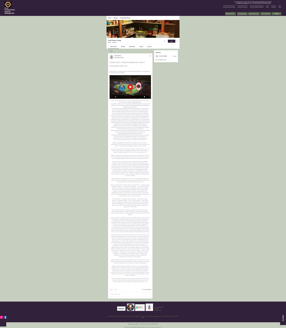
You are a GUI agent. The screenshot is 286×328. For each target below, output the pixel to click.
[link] (113, 46)
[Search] (164, 41)
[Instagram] (1, 317)
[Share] (150, 56)
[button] (242, 13)
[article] (130, 176)
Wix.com (159, 327)
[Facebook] (5, 317)
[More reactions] (116, 290)
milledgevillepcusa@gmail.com (243, 3)
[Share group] (177, 41)
